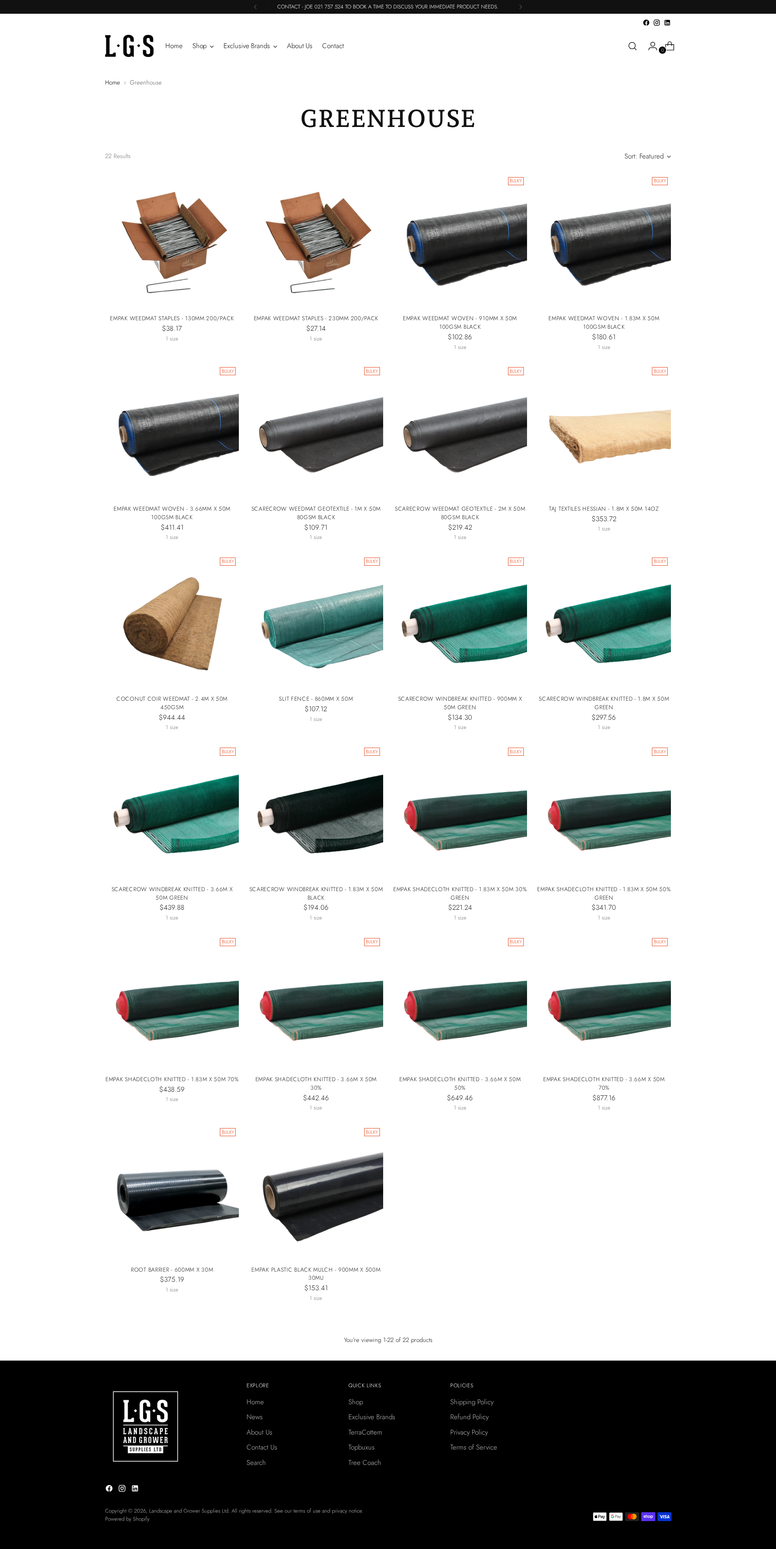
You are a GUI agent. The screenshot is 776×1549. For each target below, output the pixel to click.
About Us (259, 1432)
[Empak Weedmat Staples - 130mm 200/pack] (172, 241)
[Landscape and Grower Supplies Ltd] (129, 46)
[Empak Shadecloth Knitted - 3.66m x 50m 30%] (316, 1002)
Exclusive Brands (371, 1417)
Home (112, 82)
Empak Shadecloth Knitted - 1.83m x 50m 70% (171, 1079)
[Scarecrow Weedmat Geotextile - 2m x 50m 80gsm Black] (460, 431)
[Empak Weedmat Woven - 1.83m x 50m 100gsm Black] (604, 241)
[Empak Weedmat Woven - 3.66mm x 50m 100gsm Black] (172, 431)
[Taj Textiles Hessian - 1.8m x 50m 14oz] (604, 431)
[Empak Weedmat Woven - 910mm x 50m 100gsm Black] (460, 241)
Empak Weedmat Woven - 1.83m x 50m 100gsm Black (603, 322)
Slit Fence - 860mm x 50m (316, 699)
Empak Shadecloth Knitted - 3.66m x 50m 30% (316, 1083)
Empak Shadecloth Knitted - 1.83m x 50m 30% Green (460, 893)
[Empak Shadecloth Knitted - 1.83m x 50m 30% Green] (460, 811)
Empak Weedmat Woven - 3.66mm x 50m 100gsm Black (172, 513)
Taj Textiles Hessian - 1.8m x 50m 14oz (604, 509)
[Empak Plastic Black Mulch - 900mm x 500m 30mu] (316, 1192)
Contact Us (262, 1447)
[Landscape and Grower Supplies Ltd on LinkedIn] (667, 22)
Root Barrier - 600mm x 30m (172, 1270)
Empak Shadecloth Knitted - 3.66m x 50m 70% (604, 1083)
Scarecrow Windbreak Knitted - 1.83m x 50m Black (316, 893)
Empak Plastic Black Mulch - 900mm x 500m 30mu (315, 1274)
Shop (355, 1402)
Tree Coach (364, 1462)
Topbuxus (361, 1447)
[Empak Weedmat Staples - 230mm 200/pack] (316, 241)
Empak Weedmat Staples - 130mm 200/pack (172, 318)
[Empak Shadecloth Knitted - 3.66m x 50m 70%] (604, 1002)
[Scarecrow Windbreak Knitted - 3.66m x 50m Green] (172, 811)
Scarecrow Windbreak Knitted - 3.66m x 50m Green (172, 893)
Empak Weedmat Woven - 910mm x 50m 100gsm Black (460, 322)
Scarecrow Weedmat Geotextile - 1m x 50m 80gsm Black (316, 513)
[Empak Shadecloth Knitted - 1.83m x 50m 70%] (172, 1002)
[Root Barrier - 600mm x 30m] (172, 1192)
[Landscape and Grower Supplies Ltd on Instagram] (656, 22)
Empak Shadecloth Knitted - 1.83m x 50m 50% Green (604, 893)
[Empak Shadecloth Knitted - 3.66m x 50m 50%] (460, 1002)
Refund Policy (469, 1417)
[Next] (520, 7)
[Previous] (255, 7)
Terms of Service (473, 1447)
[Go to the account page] (649, 46)
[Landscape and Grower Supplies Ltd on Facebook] (646, 22)
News (255, 1417)
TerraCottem (365, 1432)
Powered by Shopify (127, 1519)
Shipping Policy (471, 1402)
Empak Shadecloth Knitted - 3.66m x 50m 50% (460, 1083)
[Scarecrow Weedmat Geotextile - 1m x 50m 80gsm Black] (316, 431)
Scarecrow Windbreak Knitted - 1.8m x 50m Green (604, 703)
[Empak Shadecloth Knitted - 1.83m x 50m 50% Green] (604, 811)
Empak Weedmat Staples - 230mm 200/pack (316, 318)
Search (256, 1462)
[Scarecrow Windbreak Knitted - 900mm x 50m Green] (460, 621)
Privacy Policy (469, 1432)
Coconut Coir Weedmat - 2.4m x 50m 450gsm (172, 703)
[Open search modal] (632, 46)
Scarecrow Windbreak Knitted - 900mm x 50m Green (460, 703)
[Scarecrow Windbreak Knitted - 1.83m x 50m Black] (316, 811)
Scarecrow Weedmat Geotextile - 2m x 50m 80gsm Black (460, 513)
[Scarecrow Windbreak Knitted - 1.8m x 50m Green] (604, 621)
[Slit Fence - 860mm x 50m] (316, 621)
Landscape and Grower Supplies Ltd (188, 1511)
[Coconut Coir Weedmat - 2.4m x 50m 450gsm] (172, 621)
